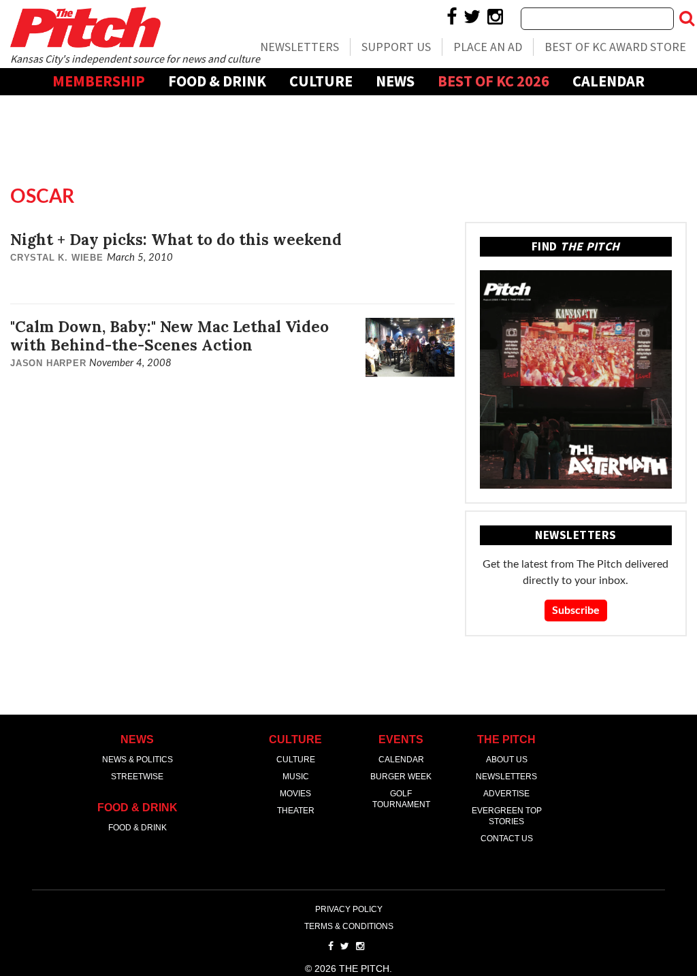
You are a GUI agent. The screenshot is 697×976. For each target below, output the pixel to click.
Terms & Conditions (348, 926)
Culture (321, 81)
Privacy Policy (349, 909)
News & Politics (137, 759)
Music (295, 776)
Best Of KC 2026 (493, 81)
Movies (295, 793)
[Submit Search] (687, 18)
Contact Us (507, 838)
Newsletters (299, 46)
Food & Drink (217, 81)
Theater (295, 810)
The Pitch (85, 27)
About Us (507, 759)
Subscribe (576, 610)
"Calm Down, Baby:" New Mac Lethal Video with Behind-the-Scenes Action (169, 335)
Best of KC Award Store (615, 46)
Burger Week (401, 776)
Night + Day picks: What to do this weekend (176, 239)
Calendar (608, 81)
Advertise (349, 107)
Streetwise (137, 776)
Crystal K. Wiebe (56, 258)
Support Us (396, 46)
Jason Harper (48, 363)
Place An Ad (487, 46)
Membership (98, 81)
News (395, 81)
